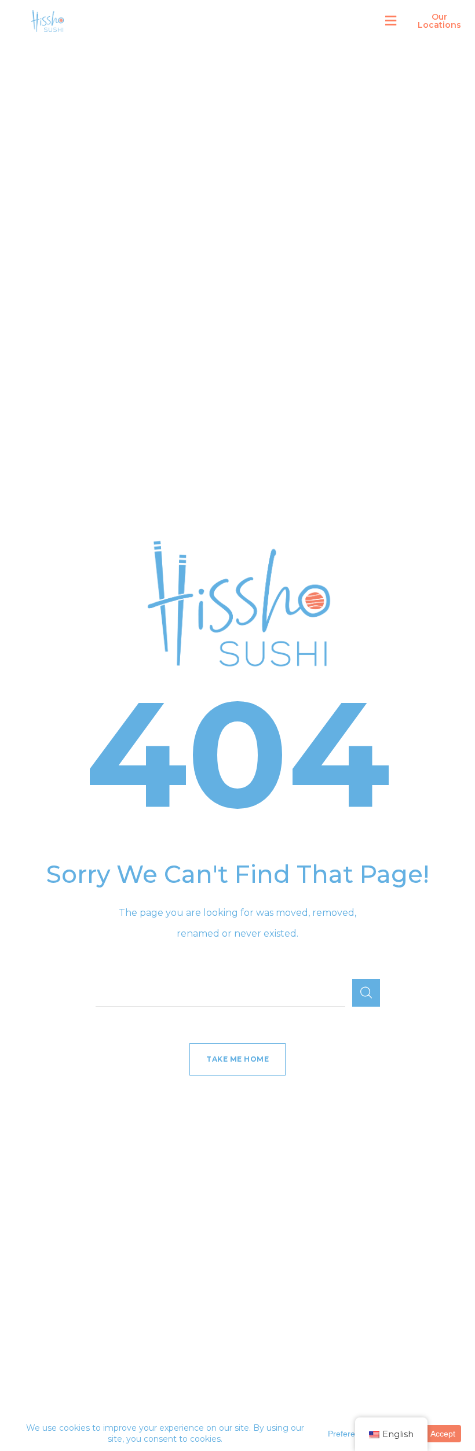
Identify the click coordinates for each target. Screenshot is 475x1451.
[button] (391, 21)
